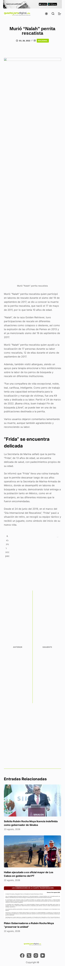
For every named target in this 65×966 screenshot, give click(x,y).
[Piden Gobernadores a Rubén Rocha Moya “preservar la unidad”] (32, 902)
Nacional (43, 41)
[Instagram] (36, 955)
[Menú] (59, 13)
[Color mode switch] (46, 13)
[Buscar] (53, 13)
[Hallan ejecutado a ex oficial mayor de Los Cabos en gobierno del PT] (32, 851)
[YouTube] (42, 955)
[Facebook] (22, 955)
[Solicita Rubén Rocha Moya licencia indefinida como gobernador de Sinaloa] (32, 800)
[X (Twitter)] (29, 955)
